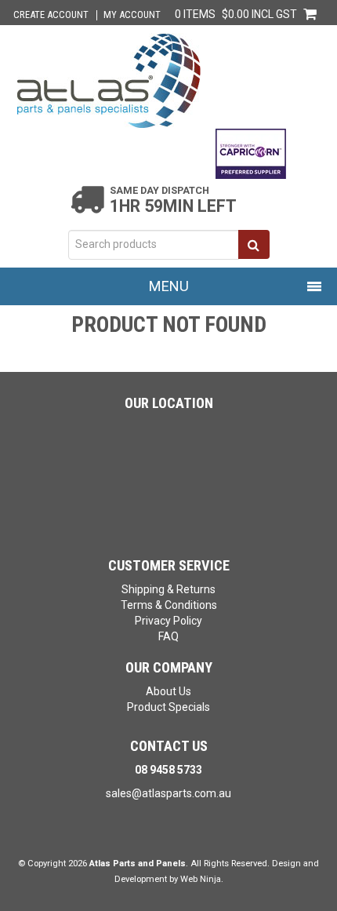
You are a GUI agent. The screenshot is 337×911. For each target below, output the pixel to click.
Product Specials (168, 707)
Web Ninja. (201, 879)
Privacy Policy (168, 620)
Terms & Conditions (169, 605)
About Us (168, 691)
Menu (169, 286)
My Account (132, 15)
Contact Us (169, 746)
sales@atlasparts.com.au (168, 793)
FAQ (168, 636)
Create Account (51, 15)
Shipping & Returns (168, 589)
